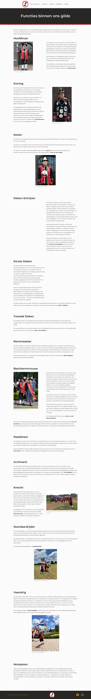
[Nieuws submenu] (47, 4)
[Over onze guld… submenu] (40, 4)
